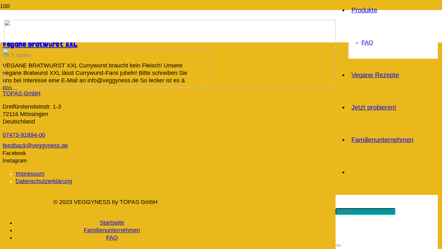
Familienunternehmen (112, 230)
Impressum (30, 174)
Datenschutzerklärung (44, 181)
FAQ (112, 237)
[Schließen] (338, 245)
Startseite (112, 222)
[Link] (170, 86)
